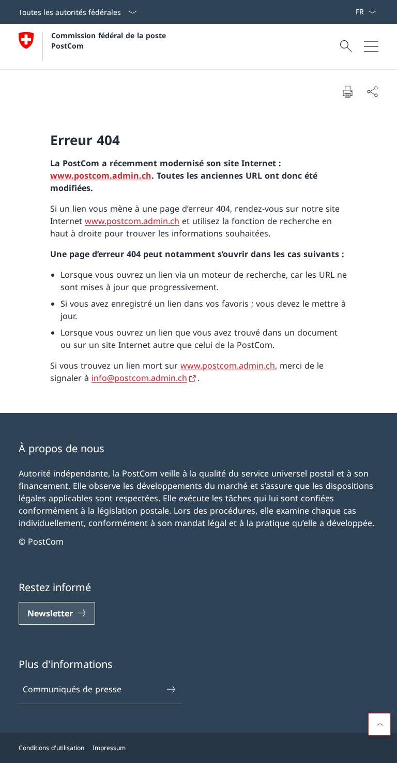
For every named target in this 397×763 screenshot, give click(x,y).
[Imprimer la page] (347, 91)
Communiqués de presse (72, 689)
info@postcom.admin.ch (139, 378)
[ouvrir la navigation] (371, 46)
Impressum (109, 747)
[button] (379, 724)
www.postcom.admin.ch (100, 175)
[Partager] (372, 91)
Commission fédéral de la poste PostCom (110, 40)
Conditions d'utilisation (51, 747)
